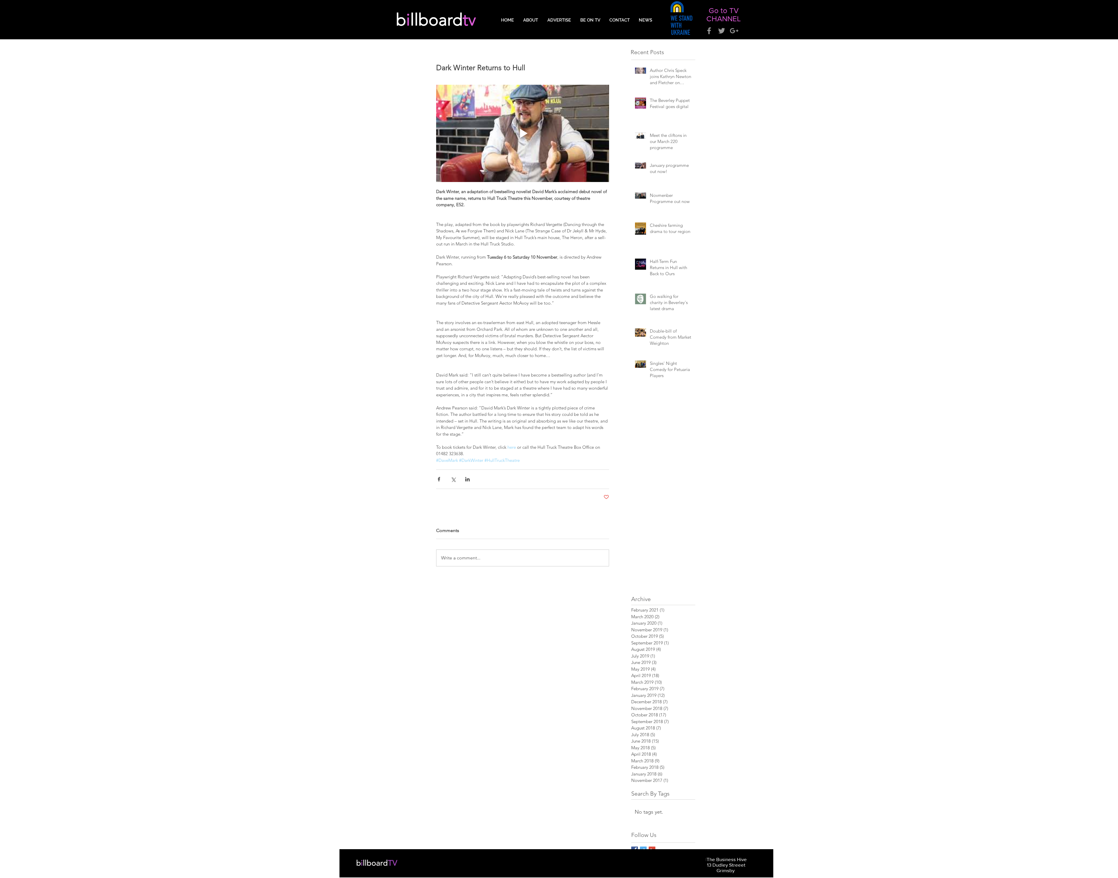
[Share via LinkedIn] (467, 479)
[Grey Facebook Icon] (709, 30)
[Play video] (522, 133)
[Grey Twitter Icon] (721, 30)
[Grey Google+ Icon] (734, 30)
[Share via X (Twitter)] (453, 479)
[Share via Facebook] (439, 479)
